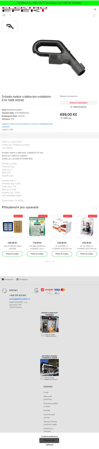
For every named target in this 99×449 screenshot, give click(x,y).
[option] (57, 57)
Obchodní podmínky (48, 397)
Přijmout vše (49, 440)
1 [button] (47, 261)
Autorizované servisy (49, 415)
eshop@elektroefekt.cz (19, 299)
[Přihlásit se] (95, 9)
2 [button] (50, 261)
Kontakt (47, 410)
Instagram (23, 279)
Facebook (9, 279)
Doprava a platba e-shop (51, 404)
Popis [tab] (4, 135)
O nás (46, 392)
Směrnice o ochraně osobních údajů (50, 431)
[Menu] (4, 15)
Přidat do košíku (12, 254)
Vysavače (35, 124)
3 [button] (53, 261)
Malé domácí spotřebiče (20, 124)
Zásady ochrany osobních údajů (50, 423)
